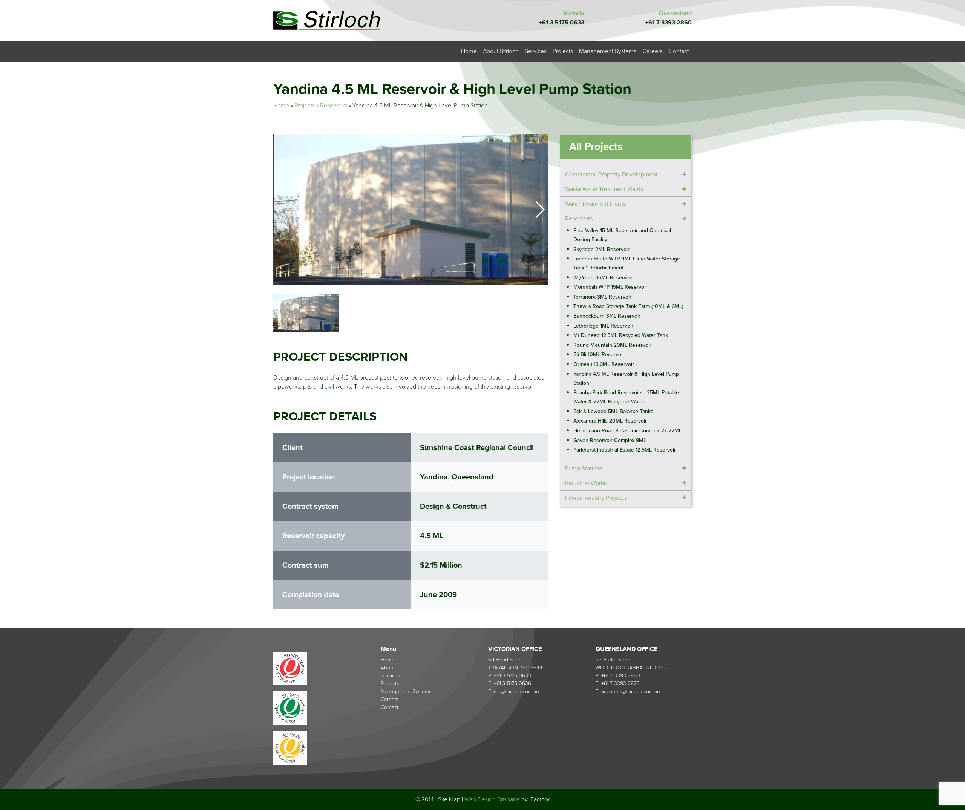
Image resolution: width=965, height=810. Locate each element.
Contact (679, 51)
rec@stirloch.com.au (516, 691)
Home (469, 51)
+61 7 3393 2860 (668, 22)
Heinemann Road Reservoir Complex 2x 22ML (627, 430)
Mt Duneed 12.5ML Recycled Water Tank (620, 335)
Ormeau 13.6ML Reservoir (603, 364)
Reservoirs (333, 105)
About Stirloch (501, 51)
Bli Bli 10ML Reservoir (598, 354)
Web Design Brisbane (492, 799)
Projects (563, 51)
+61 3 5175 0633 (561, 22)
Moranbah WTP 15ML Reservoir (610, 287)
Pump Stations (584, 468)
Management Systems (607, 51)
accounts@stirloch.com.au (630, 691)
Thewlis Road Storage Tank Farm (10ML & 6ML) (628, 306)
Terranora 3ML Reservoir (602, 297)
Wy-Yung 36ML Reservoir (603, 277)
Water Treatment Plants (595, 204)
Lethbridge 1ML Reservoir (603, 325)
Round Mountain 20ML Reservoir (612, 345)
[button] (540, 209)
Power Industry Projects (596, 497)
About (388, 668)
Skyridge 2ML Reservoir (601, 249)
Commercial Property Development (611, 174)
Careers (652, 51)
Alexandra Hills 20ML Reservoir (610, 421)
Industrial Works (586, 483)
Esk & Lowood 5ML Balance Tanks (613, 411)
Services (536, 51)
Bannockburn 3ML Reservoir (606, 316)
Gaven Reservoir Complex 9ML (609, 440)
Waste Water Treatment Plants (604, 189)
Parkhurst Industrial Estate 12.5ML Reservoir (624, 450)
